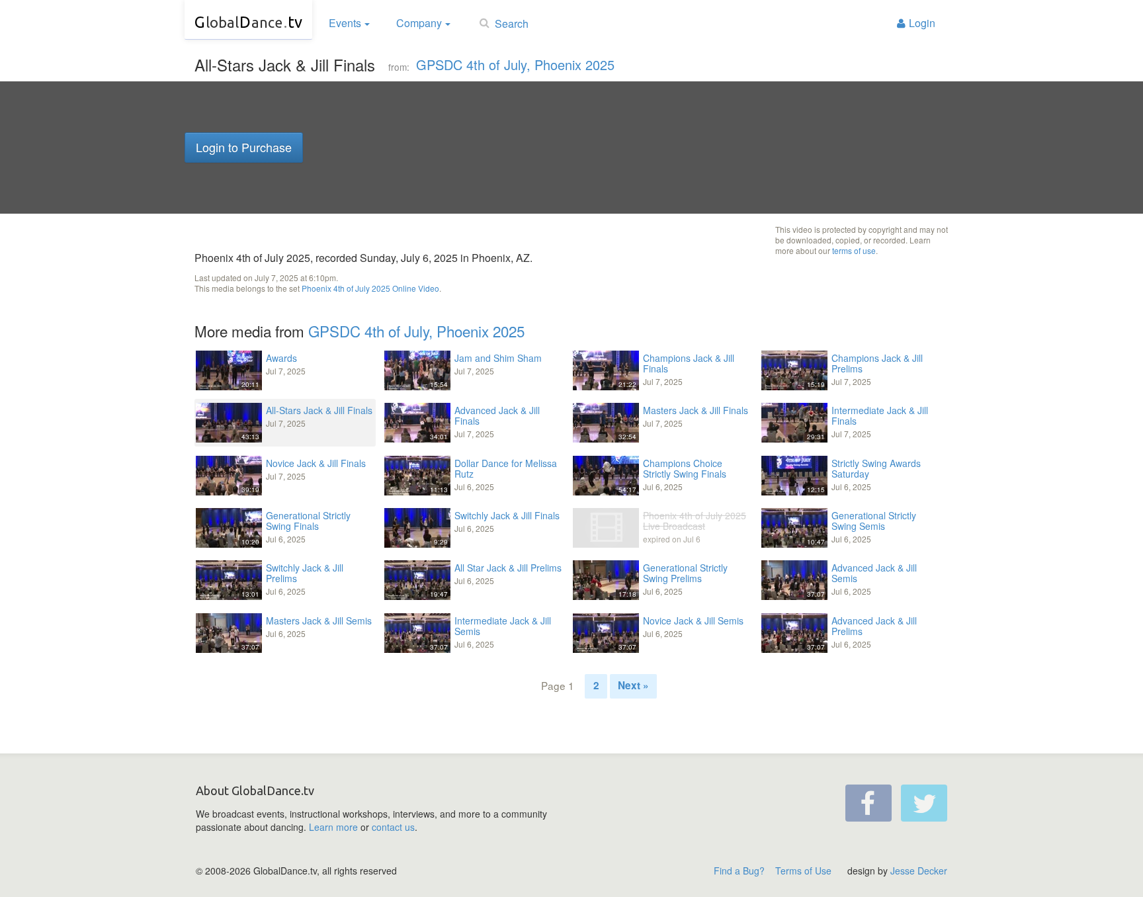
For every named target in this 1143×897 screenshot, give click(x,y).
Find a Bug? (739, 870)
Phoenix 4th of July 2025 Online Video (370, 288)
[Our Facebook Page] (868, 803)
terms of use (854, 250)
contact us (393, 826)
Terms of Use (803, 870)
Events (345, 22)
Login (922, 22)
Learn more (333, 826)
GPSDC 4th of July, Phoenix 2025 (515, 64)
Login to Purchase (244, 146)
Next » (633, 685)
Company (419, 22)
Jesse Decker (918, 870)
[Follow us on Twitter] (924, 803)
